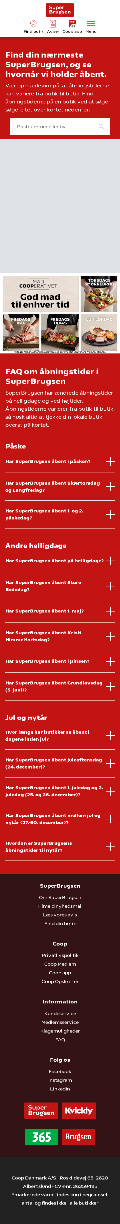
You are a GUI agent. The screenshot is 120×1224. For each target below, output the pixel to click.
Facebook (60, 1071)
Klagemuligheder (60, 1031)
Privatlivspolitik (60, 955)
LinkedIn (60, 1088)
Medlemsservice (60, 1022)
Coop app (60, 972)
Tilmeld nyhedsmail (60, 906)
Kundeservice (60, 1013)
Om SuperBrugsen (60, 897)
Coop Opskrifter (60, 981)
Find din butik (60, 923)
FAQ (60, 1039)
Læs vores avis (60, 914)
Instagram (60, 1080)
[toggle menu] (91, 23)
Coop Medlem (60, 964)
